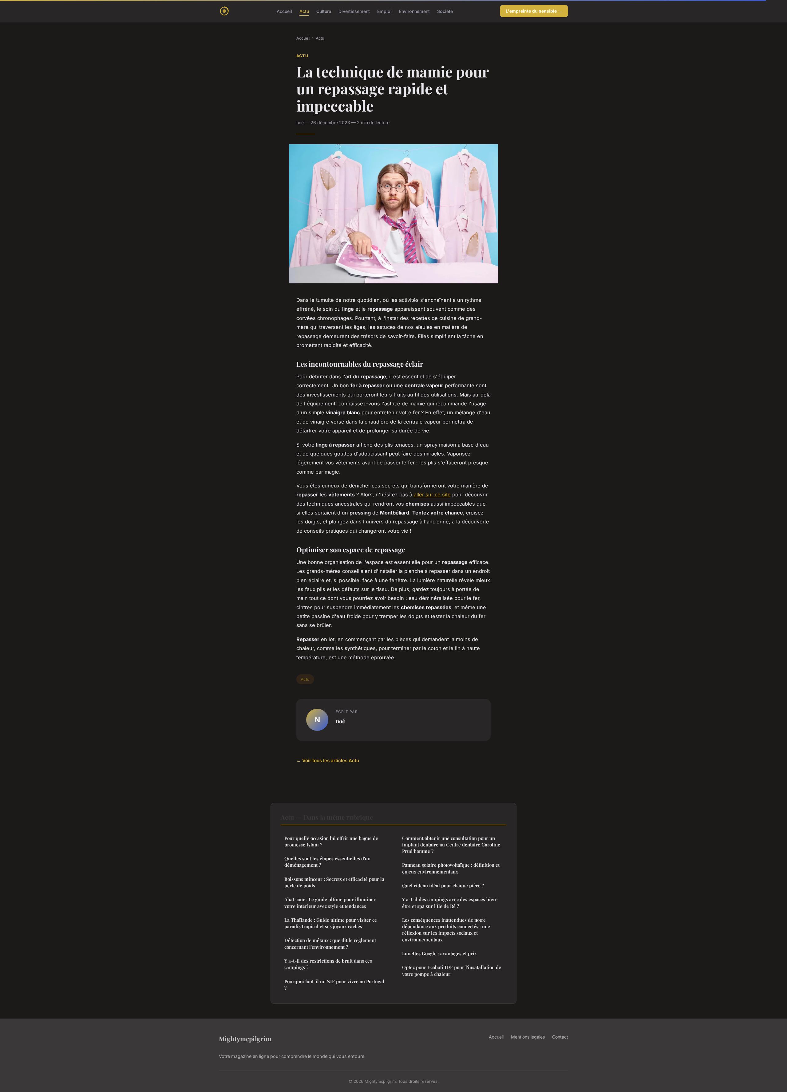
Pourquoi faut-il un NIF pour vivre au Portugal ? (334, 984)
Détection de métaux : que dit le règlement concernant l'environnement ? (330, 943)
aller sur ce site (432, 494)
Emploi (384, 11)
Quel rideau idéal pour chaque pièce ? (443, 885)
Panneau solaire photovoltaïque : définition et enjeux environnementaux (451, 868)
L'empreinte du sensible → (534, 11)
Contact (560, 1036)
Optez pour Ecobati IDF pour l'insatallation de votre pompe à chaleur (451, 970)
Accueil (284, 11)
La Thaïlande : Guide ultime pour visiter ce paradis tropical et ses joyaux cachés (330, 923)
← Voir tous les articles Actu (327, 760)
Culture (323, 11)
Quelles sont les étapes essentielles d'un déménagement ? (327, 861)
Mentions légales (528, 1036)
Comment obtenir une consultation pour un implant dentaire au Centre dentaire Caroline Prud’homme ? (451, 844)
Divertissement (354, 11)
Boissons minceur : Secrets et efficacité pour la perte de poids (334, 882)
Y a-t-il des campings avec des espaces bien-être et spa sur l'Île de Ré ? (450, 902)
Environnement (414, 11)
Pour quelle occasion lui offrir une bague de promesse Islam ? (331, 841)
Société (445, 11)
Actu (304, 11)
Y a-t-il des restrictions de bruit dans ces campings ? (328, 964)
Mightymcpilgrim (245, 1038)
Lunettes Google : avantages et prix (439, 953)
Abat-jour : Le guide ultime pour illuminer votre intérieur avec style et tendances (330, 902)
